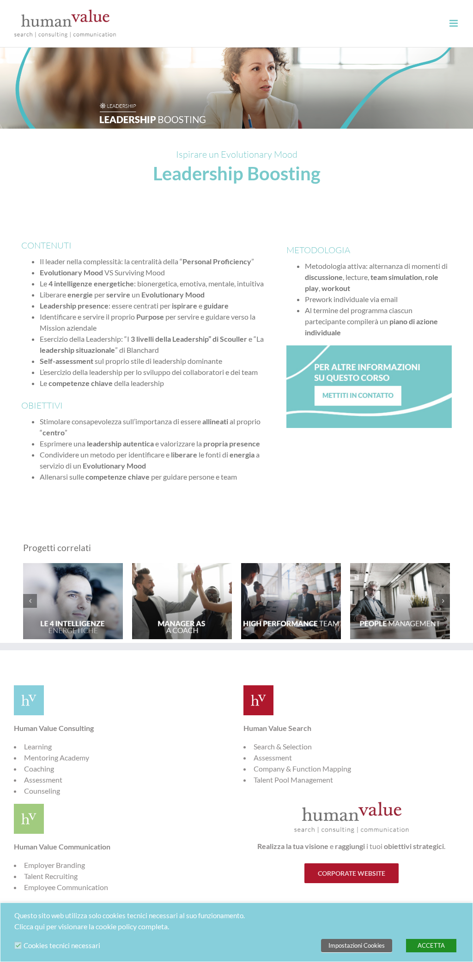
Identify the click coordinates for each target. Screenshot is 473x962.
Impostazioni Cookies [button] (356, 945)
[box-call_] (369, 348)
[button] (30, 601)
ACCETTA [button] (431, 945)
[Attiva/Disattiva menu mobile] (454, 23)
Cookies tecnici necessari (62, 946)
